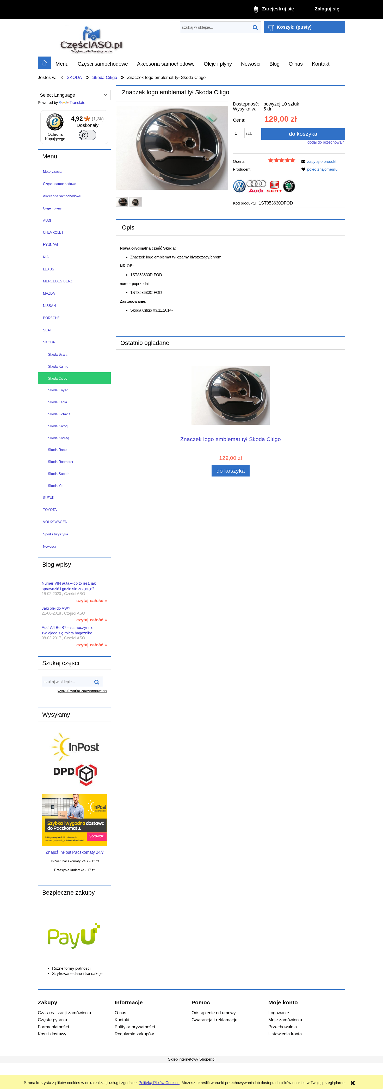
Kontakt (122, 1019)
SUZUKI (49, 498)
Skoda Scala (57, 354)
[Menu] (105, 113)
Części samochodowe (59, 184)
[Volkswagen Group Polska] (264, 186)
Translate (77, 102)
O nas (120, 1012)
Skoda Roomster (60, 462)
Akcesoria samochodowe (62, 196)
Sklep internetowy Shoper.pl (191, 1059)
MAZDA (49, 293)
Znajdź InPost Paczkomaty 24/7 (75, 852)
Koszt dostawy (52, 1033)
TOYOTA (50, 510)
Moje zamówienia (285, 1019)
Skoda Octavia (59, 414)
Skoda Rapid (57, 450)
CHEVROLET (53, 232)
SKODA (49, 342)
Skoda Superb (58, 474)
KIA (46, 257)
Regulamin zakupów (134, 1033)
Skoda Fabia (57, 402)
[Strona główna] (92, 37)
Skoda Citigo (57, 378)
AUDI (47, 220)
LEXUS (48, 269)
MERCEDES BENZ (57, 281)
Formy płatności (53, 1026)
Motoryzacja (52, 172)
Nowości (49, 546)
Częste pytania (52, 1019)
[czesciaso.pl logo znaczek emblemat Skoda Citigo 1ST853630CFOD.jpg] (135, 201)
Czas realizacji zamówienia (64, 1012)
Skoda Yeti (56, 486)
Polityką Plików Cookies (159, 1082)
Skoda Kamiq (58, 366)
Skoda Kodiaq (58, 438)
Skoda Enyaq (58, 390)
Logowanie (278, 1012)
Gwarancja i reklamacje (214, 1019)
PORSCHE (51, 318)
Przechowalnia (282, 1026)
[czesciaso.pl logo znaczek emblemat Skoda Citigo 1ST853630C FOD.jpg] (122, 201)
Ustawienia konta (285, 1033)
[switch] (87, 135)
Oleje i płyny (52, 208)
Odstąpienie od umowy (213, 1012)
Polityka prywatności (135, 1026)
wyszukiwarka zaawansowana (82, 691)
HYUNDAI (50, 245)
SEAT (47, 330)
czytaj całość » (91, 600)
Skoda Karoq (57, 426)
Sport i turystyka (55, 534)
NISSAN (49, 306)
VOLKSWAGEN (55, 522)
